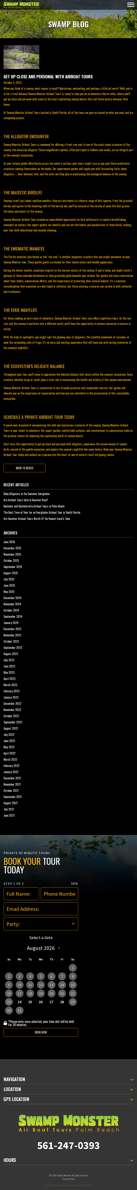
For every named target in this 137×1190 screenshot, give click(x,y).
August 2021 (10, 803)
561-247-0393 (68, 1145)
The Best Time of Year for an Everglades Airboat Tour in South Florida (42, 512)
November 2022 (12, 710)
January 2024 (11, 623)
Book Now (41, 1032)
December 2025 (12, 548)
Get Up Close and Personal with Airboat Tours (48, 76)
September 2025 (13, 567)
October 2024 (11, 610)
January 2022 (11, 772)
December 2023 (12, 629)
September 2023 (13, 647)
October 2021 (11, 790)
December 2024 (12, 598)
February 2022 (11, 766)
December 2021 (12, 778)
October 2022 (11, 716)
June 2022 (9, 741)
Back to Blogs (24, 468)
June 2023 (9, 666)
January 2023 (11, 697)
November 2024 (12, 604)
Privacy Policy (68, 1178)
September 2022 (13, 722)
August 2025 (11, 573)
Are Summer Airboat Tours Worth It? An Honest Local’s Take (37, 518)
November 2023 (12, 635)
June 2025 (9, 585)
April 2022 (9, 753)
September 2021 (13, 797)
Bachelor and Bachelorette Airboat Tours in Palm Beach (34, 506)
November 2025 (12, 554)
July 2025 (9, 579)
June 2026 (9, 542)
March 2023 (10, 685)
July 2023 (9, 660)
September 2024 (13, 616)
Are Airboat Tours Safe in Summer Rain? (26, 500)
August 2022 (11, 728)
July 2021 (9, 809)
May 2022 (9, 747)
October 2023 (11, 641)
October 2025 (11, 560)
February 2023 (11, 691)
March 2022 (10, 759)
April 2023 (9, 679)
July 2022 (9, 734)
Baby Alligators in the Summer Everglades (27, 494)
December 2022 (12, 703)
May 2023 (9, 672)
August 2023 (11, 654)
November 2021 (12, 784)
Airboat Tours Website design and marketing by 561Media (68, 1185)
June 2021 (9, 815)
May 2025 (9, 591)
